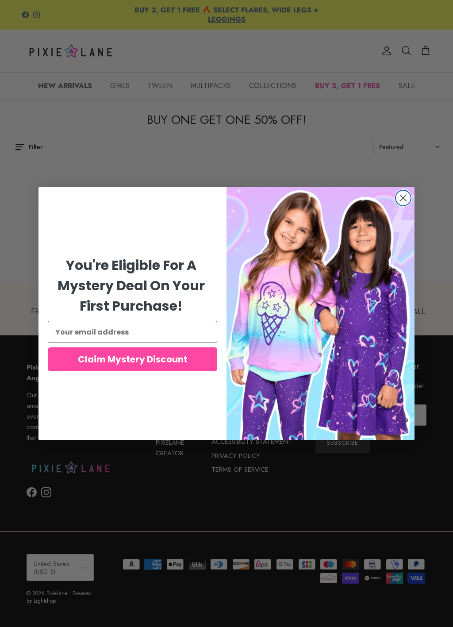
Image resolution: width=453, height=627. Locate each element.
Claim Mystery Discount (133, 359)
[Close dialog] (403, 198)
